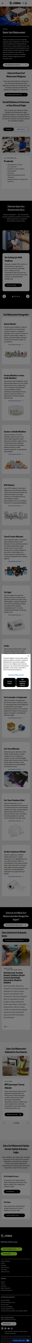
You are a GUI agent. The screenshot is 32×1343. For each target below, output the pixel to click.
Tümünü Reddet (9, 682)
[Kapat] (28, 656)
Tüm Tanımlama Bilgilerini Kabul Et (22, 682)
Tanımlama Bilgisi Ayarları (16, 675)
